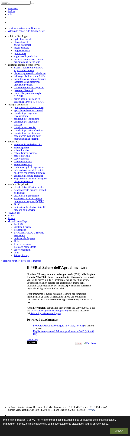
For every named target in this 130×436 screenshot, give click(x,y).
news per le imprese (31, 260)
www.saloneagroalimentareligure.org (49, 310)
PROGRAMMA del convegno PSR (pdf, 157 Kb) (58, 325)
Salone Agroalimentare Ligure (45, 313)
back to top (32, 339)
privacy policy (100, 423)
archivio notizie (11, 260)
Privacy (91, 409)
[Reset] (32, 3)
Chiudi (118, 431)
